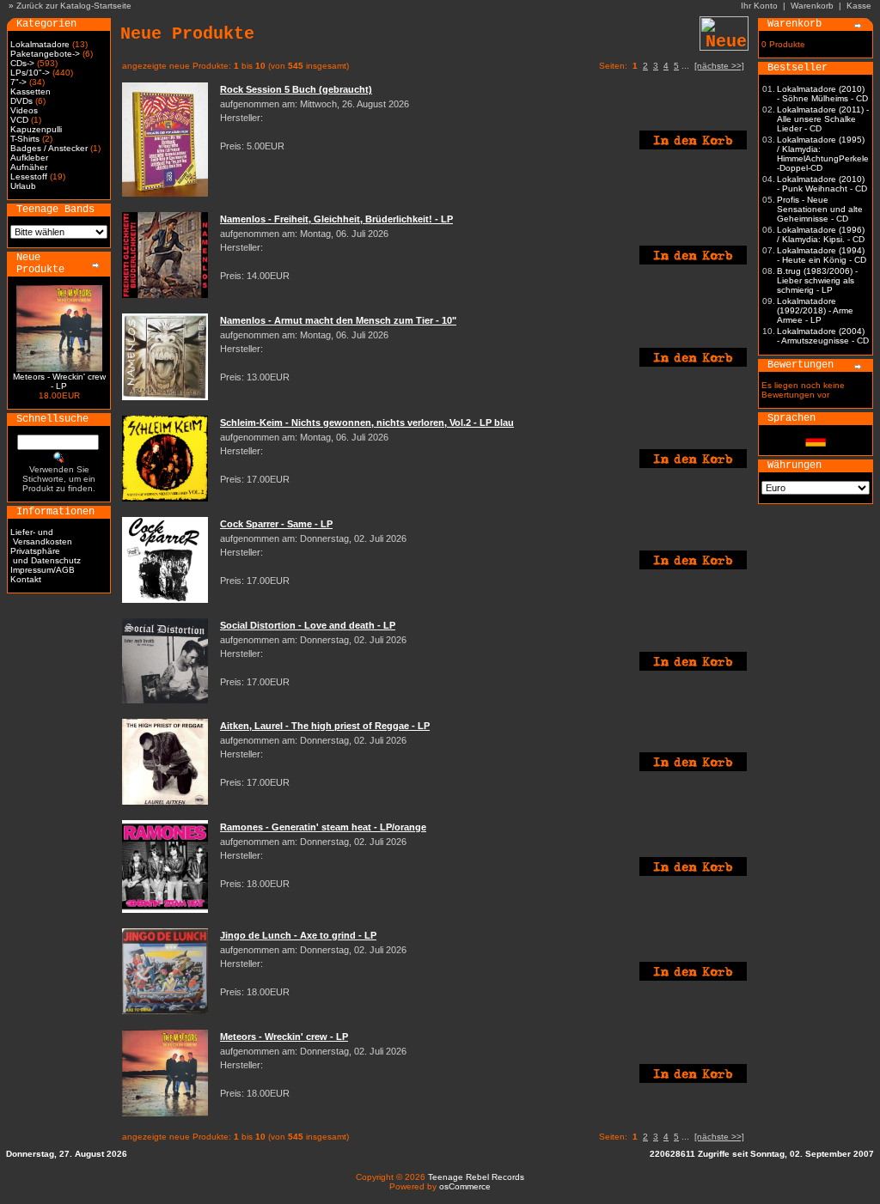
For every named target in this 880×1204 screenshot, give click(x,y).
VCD (19, 120)
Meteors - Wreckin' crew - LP (59, 381)
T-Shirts (25, 138)
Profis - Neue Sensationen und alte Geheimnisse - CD (820, 209)
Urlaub (23, 186)
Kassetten (30, 91)
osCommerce (465, 1186)
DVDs (21, 101)
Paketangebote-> (45, 53)
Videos (24, 110)
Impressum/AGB (42, 570)
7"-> (18, 82)
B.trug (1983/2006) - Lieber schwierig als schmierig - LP (817, 280)
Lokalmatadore (40, 44)
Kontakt (25, 579)
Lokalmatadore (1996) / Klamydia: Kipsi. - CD (821, 234)
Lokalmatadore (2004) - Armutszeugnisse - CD (823, 335)
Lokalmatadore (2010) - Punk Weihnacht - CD (822, 183)
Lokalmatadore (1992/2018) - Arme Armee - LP (815, 310)
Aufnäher (28, 167)
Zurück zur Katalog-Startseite (73, 5)
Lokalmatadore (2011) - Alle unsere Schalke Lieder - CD (823, 119)
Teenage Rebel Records (476, 1177)
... (685, 65)
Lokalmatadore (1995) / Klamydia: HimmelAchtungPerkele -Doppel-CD (823, 154)
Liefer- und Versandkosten (41, 536)
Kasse (858, 5)
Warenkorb (812, 5)
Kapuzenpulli (36, 129)
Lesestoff (28, 176)
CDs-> (22, 63)
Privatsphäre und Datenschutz (45, 555)
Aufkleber (29, 157)
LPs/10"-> (30, 72)
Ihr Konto (759, 5)
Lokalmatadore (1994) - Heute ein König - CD (821, 255)
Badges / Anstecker (49, 148)
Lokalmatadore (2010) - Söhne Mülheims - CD (822, 93)
